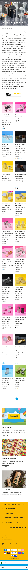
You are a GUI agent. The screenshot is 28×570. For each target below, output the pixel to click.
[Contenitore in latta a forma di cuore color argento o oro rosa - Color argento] (2, 269)
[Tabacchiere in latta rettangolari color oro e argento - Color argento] (15, 388)
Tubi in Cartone (8, 508)
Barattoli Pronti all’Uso (13, 504)
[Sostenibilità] (14, 479)
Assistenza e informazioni (13, 517)
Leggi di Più (5, 498)
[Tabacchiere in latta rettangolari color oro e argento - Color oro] (17, 388)
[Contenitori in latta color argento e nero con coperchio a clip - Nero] (15, 327)
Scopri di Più (5, 435)
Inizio (3, 28)
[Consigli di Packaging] (14, 447)
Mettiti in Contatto (10, 522)
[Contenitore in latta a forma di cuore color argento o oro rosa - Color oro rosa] (4, 269)
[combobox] (14, 562)
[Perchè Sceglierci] (14, 416)
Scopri (5, 466)
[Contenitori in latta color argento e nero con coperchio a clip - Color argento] (17, 327)
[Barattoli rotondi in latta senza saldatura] (15, 363)
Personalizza (7, 513)
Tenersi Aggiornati (10, 533)
